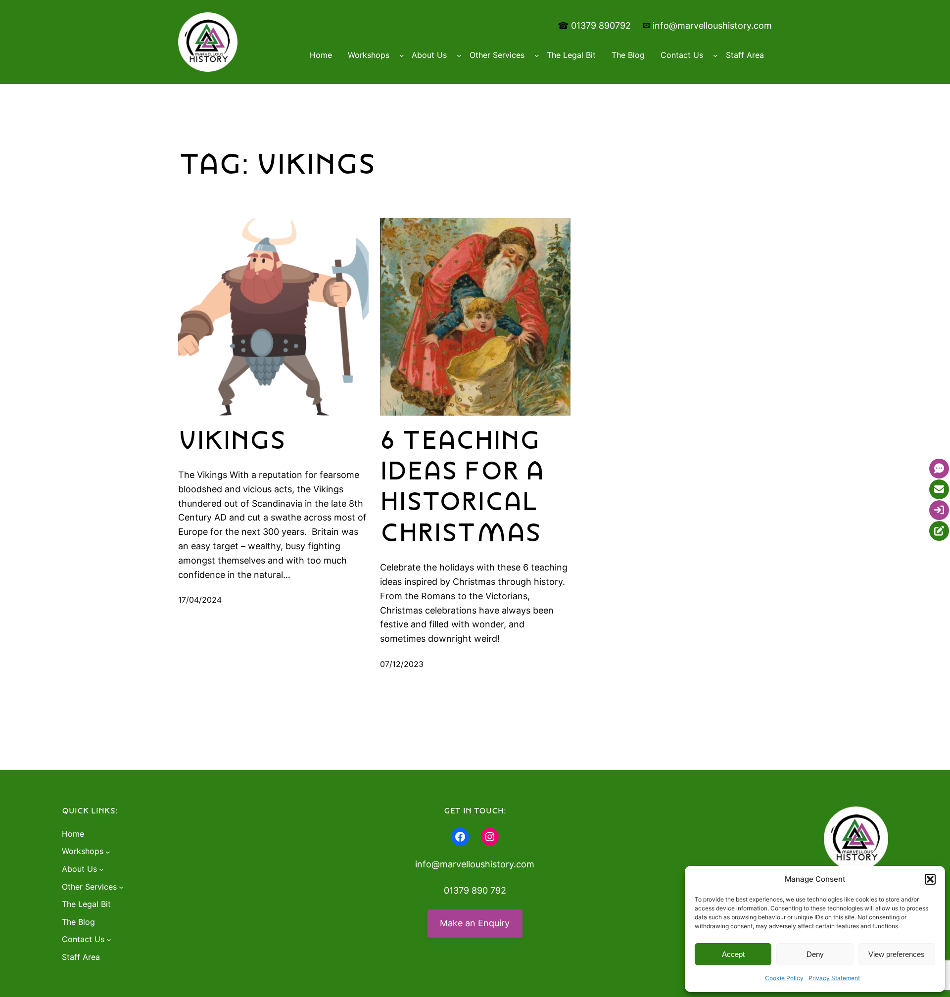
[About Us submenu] (459, 55)
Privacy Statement (834, 978)
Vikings (232, 440)
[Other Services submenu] (536, 55)
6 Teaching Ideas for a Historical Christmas (462, 487)
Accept (733, 954)
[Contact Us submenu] (715, 55)
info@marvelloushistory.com (712, 25)
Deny (815, 954)
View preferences (896, 954)
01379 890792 (601, 25)
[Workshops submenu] (401, 55)
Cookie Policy (784, 978)
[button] (930, 879)
